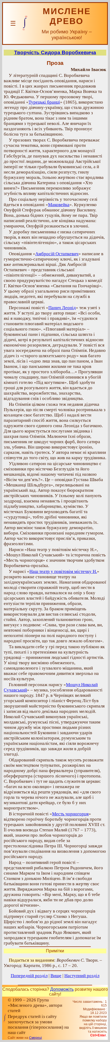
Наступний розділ (81, 975)
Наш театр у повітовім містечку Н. (63, 571)
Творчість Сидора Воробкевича (55, 52)
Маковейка (58, 204)
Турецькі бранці (44, 102)
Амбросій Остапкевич (56, 253)
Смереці (35, 1038)
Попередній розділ (29, 975)
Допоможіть (62, 989)
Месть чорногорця (70, 813)
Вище (55, 975)
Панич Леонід (62, 307)
